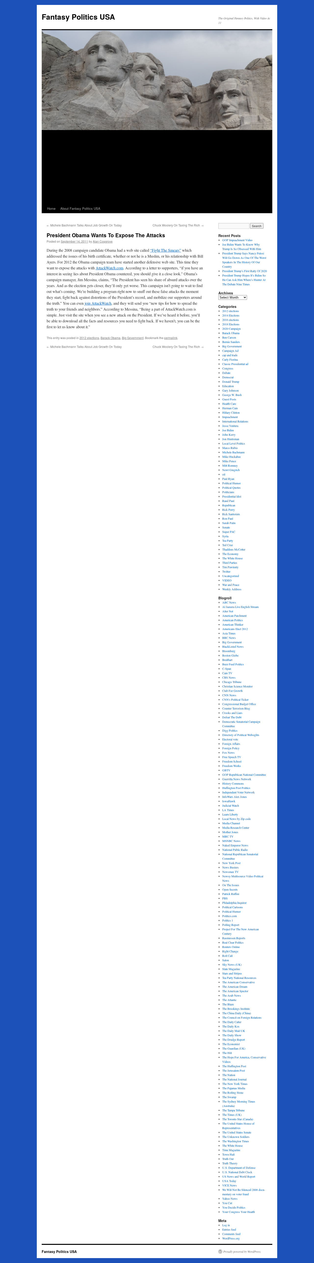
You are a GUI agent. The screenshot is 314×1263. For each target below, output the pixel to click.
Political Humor (231, 483)
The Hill (227, 1053)
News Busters (230, 867)
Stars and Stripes (232, 973)
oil (223, 474)
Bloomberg (228, 651)
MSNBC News (231, 841)
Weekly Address (231, 589)
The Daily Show (231, 1035)
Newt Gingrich (231, 470)
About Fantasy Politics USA (80, 208)
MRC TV (228, 836)
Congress (227, 368)
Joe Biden (228, 430)
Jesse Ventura (230, 426)
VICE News (229, 1185)
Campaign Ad (230, 351)
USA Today (229, 1181)
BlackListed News (233, 646)
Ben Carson (229, 337)
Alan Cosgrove (103, 241)
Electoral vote (230, 739)
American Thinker (232, 624)
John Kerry (229, 434)
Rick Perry (228, 510)
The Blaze (228, 1004)
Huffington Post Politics (236, 788)
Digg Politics (229, 730)
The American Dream (234, 986)
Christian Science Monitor (237, 686)
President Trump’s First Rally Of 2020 (244, 271)
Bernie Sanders (231, 342)
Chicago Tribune (231, 682)
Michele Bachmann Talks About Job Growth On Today (84, 225)
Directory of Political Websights (240, 735)
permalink (170, 338)
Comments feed (231, 1234)
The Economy (230, 554)
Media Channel (231, 823)
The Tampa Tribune (233, 1110)
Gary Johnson (230, 390)
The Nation (228, 1075)
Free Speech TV (231, 757)
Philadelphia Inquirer (234, 903)
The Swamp (229, 1097)
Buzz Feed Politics (233, 664)
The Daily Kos (230, 1026)
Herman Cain (230, 408)
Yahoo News (229, 1198)
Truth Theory (229, 1163)
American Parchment (234, 616)
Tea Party (227, 540)
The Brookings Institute (236, 1009)
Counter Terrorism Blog (236, 708)
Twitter (226, 571)
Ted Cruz (227, 545)
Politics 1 (227, 920)
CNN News (229, 695)
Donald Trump (230, 381)
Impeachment (230, 417)
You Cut (227, 1203)
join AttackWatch (98, 303)
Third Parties (229, 563)
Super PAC (228, 532)
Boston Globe (230, 655)
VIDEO (227, 580)
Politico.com (229, 916)
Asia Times (229, 633)
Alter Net (227, 611)
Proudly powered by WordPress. (242, 1251)
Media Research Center (235, 827)
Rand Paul (228, 501)
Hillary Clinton (231, 412)
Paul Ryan (228, 479)
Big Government (133, 338)
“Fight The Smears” (165, 250)
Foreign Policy (230, 748)
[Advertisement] (157, 167)
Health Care (229, 404)
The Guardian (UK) (233, 1048)
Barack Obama (110, 338)
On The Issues (230, 885)
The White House (232, 558)
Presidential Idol (231, 496)
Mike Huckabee (231, 457)
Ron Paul (227, 518)
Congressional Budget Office (239, 704)
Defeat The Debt (231, 717)
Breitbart (227, 660)
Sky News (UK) (232, 964)
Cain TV (227, 673)
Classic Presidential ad (235, 364)
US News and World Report (238, 1176)
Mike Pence (229, 461)
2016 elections (230, 320)
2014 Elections (230, 315)
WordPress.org (231, 1238)
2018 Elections (230, 324)
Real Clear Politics (233, 942)
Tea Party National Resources (239, 978)
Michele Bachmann (233, 452)
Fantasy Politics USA (78, 16)
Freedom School (231, 761)
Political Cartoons (232, 907)
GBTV (226, 770)
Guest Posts (229, 399)
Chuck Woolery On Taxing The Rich (178, 225)
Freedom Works (231, 766)
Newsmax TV (230, 872)
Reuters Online (231, 947)
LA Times (228, 810)
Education (228, 386)
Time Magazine (231, 1150)
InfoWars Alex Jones (234, 797)
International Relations (235, 421)
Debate (226, 373)
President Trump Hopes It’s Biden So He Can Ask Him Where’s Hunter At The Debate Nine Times (244, 279)
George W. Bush (232, 395)
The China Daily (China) (236, 1013)
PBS (225, 898)
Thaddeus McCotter (233, 549)
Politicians (228, 492)
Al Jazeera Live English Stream (240, 607)
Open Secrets (230, 889)
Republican (228, 505)
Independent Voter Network (238, 792)
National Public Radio (235, 850)
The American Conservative (238, 982)
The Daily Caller (231, 1022)
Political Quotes (231, 487)
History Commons (233, 783)
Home (51, 208)
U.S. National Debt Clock (237, 1172)
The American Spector (235, 991)
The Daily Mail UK (233, 1031)
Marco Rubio (230, 448)
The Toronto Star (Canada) (237, 1119)
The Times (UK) (232, 1115)
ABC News (229, 602)
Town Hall (228, 1154)
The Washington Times (235, 1141)
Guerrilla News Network (236, 779)
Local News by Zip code (236, 819)
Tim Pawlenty (230, 567)
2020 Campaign (231, 328)
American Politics (232, 620)
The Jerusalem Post (233, 1070)
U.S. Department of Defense (238, 1168)
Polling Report (230, 925)
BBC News (229, 638)
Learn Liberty (230, 814)
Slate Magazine (231, 969)
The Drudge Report (233, 1039)
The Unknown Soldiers (235, 1137)
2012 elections (89, 338)
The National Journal (234, 1079)
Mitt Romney (230, 465)
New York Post (231, 863)
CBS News (229, 677)
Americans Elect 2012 (235, 629)
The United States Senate (236, 1132)
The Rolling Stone (232, 1092)
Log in (226, 1225)
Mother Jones (230, 832)
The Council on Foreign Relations (242, 1017)
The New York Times (235, 1084)
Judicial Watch (230, 805)
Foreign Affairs (231, 744)
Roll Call (227, 956)
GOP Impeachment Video (237, 240)
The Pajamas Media (233, 1088)
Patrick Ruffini (230, 894)
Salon (225, 960)
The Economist (231, 1044)
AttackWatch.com (109, 267)
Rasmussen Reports (233, 938)
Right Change (230, 951)
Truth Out (228, 1159)
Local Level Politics (233, 443)
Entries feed (229, 1229)
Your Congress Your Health (238, 1212)
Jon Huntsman (230, 439)
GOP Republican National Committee (244, 774)
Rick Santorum (231, 514)
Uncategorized (230, 576)
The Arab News (231, 995)
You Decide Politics (233, 1207)
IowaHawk (228, 801)
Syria (225, 536)
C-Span (226, 669)
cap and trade (229, 355)
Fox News (228, 752)
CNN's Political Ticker (235, 699)
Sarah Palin (229, 523)
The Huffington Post (234, 1066)
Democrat (228, 377)
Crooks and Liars (232, 713)
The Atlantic (229, 1000)
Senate (226, 527)
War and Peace (230, 585)
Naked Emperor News (235, 845)
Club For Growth (232, 691)
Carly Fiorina (230, 359)
